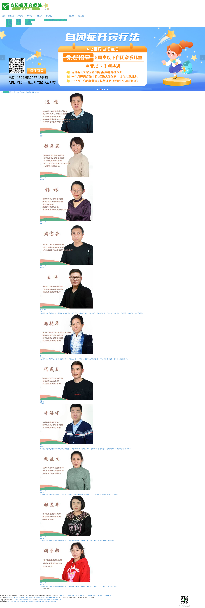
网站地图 (55, 600)
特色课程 (28, 22)
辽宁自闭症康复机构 (104, 595)
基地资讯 (49, 16)
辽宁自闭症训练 (72, 595)
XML (60, 600)
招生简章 (71, 16)
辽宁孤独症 (81, 595)
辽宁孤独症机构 (92, 595)
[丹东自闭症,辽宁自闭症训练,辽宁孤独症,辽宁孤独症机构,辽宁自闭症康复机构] (102, 59)
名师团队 (9, 22)
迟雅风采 (9, 20)
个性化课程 (28, 24)
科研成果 (18, 24)
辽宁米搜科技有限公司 (45, 600)
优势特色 (18, 20)
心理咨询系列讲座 (33, 92)
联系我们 (81, 16)
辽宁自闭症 (61, 595)
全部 (1, 92)
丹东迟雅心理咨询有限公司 (23, 600)
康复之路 (39, 16)
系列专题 (18, 22)
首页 (3, 16)
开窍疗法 (20, 16)
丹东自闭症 (11, 602)
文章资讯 (18, 92)
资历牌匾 (9, 24)
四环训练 (29, 16)
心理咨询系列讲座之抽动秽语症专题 (55, 20)
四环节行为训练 (30, 20)
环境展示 (9, 26)
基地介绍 (11, 16)
